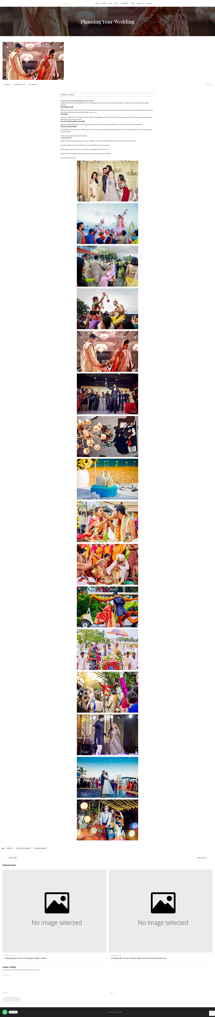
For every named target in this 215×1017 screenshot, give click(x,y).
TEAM (132, 3)
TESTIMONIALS (124, 3)
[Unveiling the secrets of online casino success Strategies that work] (160, 911)
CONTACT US (140, 3)
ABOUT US (149, 3)
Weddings (8, 949)
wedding (9, 848)
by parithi (8, 84)
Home (97, 3)
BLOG (116, 3)
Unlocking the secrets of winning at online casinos (25, 958)
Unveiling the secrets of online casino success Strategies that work (138, 958)
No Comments (33, 84)
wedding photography (23, 848)
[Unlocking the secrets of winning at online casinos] (54, 911)
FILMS (110, 3)
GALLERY (103, 3)
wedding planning (40, 848)
